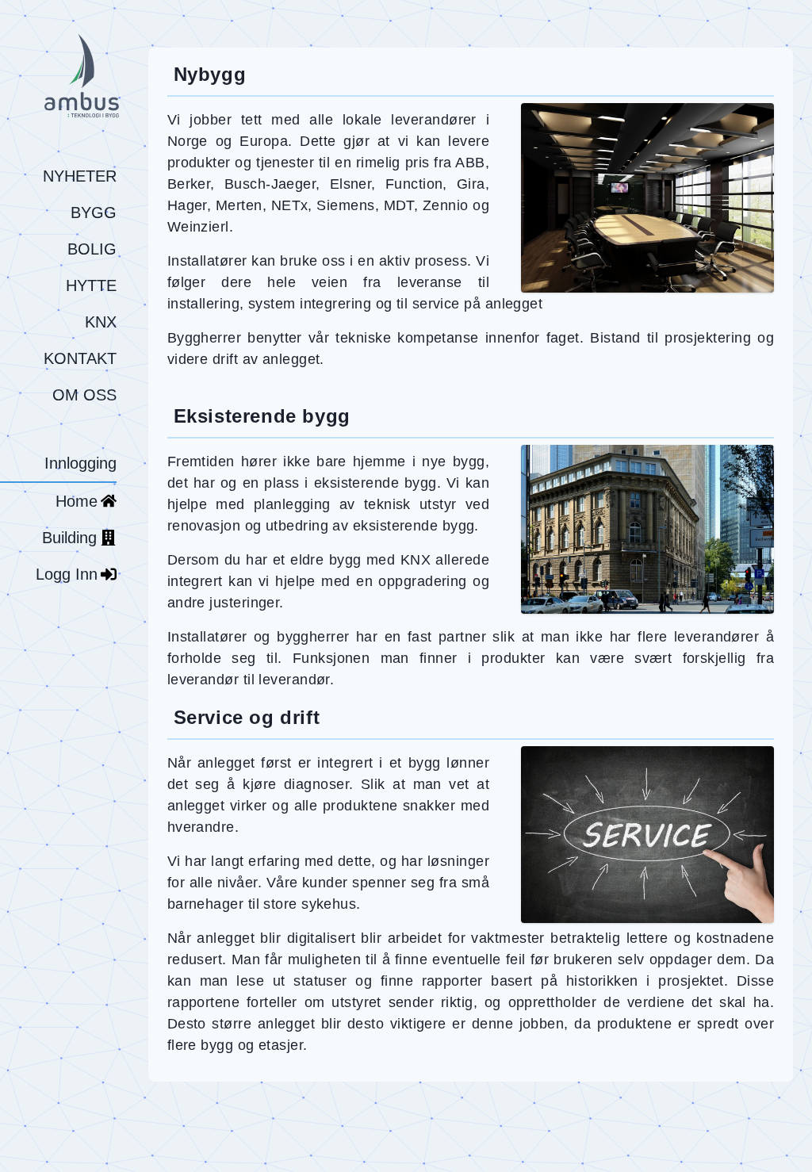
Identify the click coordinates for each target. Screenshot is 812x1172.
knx (101, 322)
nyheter (80, 176)
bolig (92, 249)
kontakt (80, 358)
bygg (94, 212)
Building (69, 537)
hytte (91, 285)
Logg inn (67, 574)
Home (77, 501)
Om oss (84, 395)
